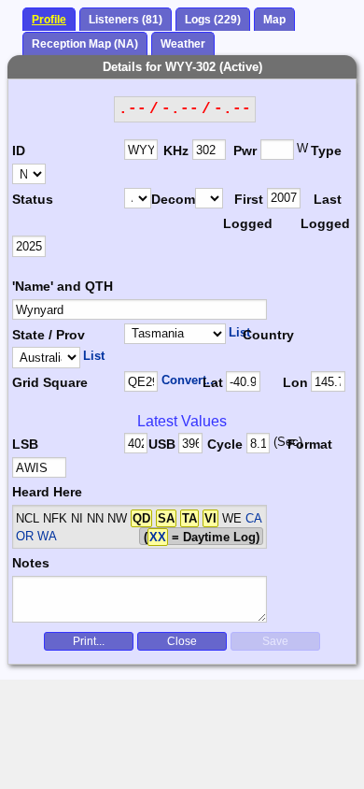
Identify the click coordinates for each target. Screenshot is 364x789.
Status (32, 199)
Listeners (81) (125, 19)
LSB (25, 444)
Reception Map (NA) (85, 43)
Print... (89, 641)
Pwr (245, 150)
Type (326, 150)
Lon (295, 382)
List (239, 332)
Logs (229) (213, 19)
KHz (176, 150)
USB (161, 444)
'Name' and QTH (62, 286)
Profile (49, 19)
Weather (183, 43)
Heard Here (47, 491)
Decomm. (173, 199)
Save (275, 641)
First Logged (245, 211)
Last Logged (322, 211)
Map (274, 19)
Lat (213, 382)
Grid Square (50, 382)
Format (306, 444)
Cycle (225, 444)
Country (268, 334)
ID (18, 150)
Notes (30, 562)
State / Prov (48, 334)
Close (182, 641)
